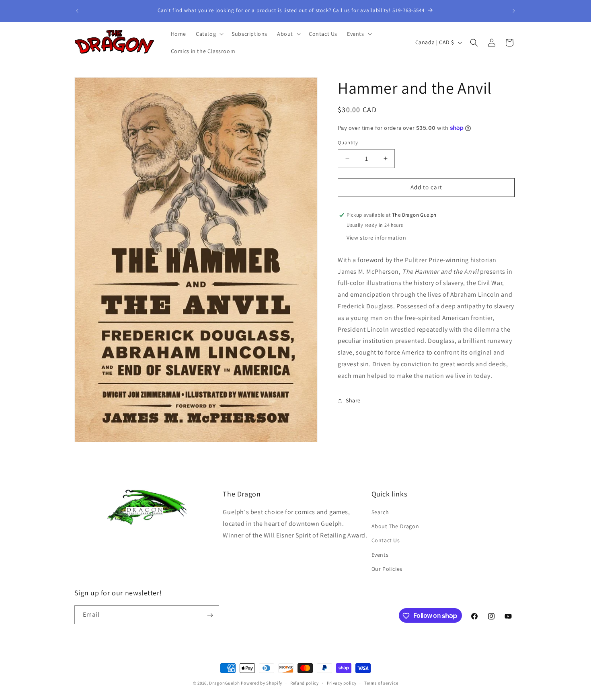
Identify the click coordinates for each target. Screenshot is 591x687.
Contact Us (385, 540)
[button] (209, 33)
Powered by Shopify (261, 683)
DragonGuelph (224, 683)
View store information (376, 237)
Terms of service (381, 682)
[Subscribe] (210, 615)
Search (380, 512)
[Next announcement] (514, 10)
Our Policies (386, 568)
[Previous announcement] (77, 10)
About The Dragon (395, 526)
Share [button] (353, 400)
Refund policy (304, 682)
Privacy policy (342, 682)
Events (380, 554)
